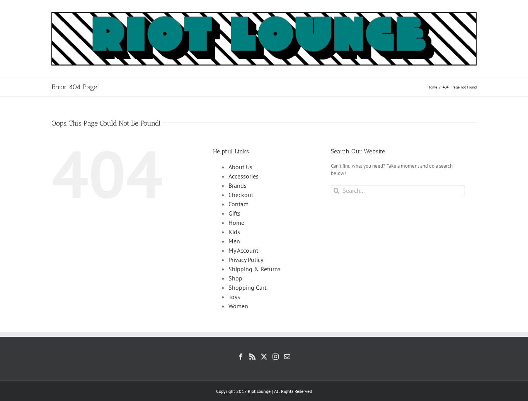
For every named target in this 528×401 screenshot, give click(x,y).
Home (236, 222)
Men (234, 241)
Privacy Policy (245, 259)
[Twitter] (264, 356)
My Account (243, 250)
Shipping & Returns (254, 269)
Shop (235, 278)
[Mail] (287, 356)
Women (238, 306)
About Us (240, 167)
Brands (237, 185)
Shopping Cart (247, 287)
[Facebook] (241, 356)
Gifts (234, 213)
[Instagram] (276, 356)
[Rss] (252, 356)
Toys (234, 297)
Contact (238, 204)
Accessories (243, 176)
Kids (234, 232)
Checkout (240, 195)
